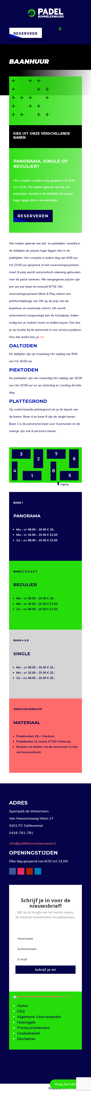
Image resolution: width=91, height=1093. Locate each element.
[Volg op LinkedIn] (37, 871)
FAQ (21, 1011)
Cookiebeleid (28, 1033)
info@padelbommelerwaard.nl (32, 843)
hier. (42, 337)
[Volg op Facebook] (12, 871)
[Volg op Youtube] (29, 871)
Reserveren (33, 216)
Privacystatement (33, 1027)
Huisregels (26, 1022)
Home (22, 1005)
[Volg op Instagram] (21, 871)
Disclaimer (26, 1038)
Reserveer (26, 34)
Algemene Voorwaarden (39, 1016)
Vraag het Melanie (68, 1084)
